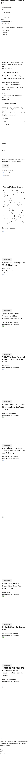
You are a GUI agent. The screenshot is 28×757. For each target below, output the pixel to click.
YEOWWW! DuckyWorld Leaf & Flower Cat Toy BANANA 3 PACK (13, 359)
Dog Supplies (10, 62)
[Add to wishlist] (13, 256)
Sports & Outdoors (6, 726)
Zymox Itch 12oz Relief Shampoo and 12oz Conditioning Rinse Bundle (12, 316)
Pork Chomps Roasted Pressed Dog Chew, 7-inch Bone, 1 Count (12, 586)
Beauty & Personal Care (8, 721)
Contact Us (4, 706)
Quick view (8, 256)
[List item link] (14, 694)
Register (8, 82)
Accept (3, 747)
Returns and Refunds (7, 714)
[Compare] (4, 256)
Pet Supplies (5, 729)
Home (4, 62)
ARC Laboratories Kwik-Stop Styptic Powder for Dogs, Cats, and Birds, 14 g (13, 450)
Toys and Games (6, 732)
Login (3, 82)
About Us (4, 703)
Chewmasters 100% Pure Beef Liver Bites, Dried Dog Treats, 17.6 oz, (14, 407)
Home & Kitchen (6, 724)
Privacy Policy (5, 711)
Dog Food (5, 413)
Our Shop (4, 709)
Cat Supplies (19, 87)
